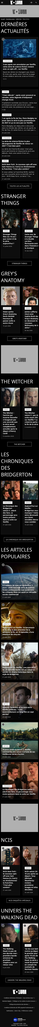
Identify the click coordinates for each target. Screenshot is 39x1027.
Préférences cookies (27, 1011)
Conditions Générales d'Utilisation (13, 998)
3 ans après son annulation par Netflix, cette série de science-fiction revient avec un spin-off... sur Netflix (19, 66)
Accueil (3, 19)
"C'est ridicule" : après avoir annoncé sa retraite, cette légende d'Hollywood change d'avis (19, 97)
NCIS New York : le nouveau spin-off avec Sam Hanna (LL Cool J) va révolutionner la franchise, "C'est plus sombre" (19, 166)
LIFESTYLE (18, 19)
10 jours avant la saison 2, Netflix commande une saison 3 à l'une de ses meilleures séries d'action (18, 751)
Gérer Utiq (17, 1011)
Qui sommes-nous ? (28, 998)
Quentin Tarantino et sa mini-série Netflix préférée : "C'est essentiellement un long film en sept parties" (18, 710)
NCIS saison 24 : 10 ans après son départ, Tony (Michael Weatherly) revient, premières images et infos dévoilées (32, 880)
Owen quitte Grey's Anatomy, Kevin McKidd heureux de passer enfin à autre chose (10, 317)
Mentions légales (6, 1001)
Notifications (10, 1011)
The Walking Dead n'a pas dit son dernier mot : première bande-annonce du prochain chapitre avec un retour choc (10, 957)
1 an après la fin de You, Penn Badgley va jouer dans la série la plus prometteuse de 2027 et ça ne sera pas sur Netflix (19, 120)
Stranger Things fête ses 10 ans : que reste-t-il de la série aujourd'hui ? (9, 239)
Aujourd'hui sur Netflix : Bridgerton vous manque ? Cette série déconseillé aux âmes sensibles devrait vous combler (32, 514)
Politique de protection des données (18, 1004)
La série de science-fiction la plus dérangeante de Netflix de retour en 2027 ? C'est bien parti (17, 143)
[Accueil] (16, 2)
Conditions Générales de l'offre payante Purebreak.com (18, 1007)
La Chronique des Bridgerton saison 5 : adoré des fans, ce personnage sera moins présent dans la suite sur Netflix (10, 514)
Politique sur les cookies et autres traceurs (24, 1001)
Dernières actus (10, 19)
